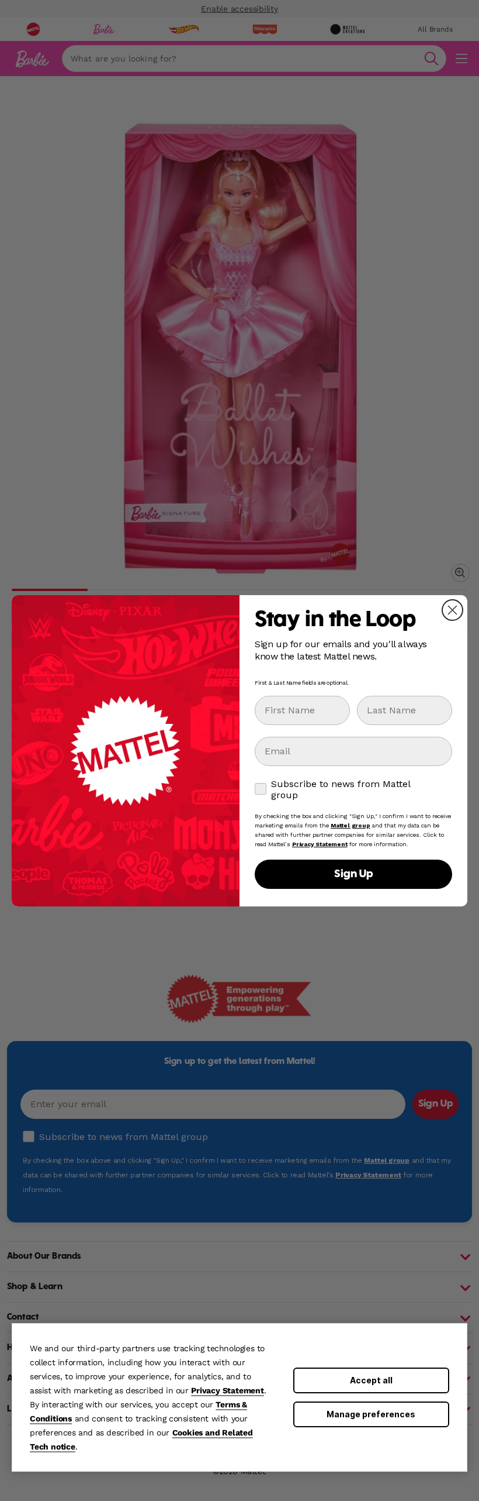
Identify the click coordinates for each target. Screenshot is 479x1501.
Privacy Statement (227, 1390)
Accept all (371, 1380)
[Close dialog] (452, 610)
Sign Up (353, 874)
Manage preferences (371, 1414)
